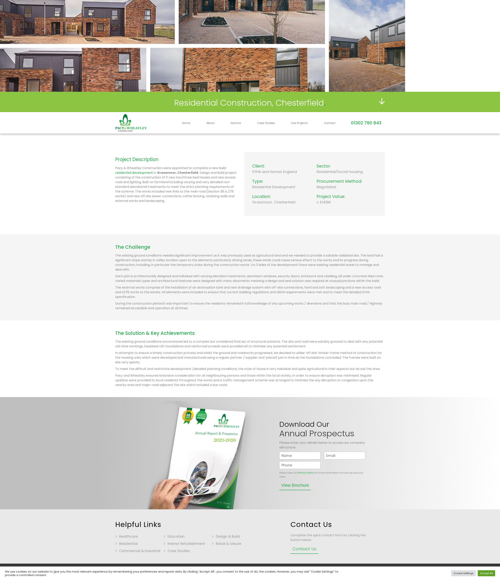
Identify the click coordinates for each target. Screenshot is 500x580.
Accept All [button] (486, 573)
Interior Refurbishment (186, 543)
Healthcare (128, 536)
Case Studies (266, 123)
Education (176, 536)
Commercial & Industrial (139, 551)
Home (186, 123)
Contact (330, 123)
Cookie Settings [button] (463, 573)
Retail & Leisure (228, 543)
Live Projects (299, 123)
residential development (134, 172)
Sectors (236, 123)
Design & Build (228, 536)
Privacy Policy (306, 472)
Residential (128, 543)
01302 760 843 (366, 123)
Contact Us (304, 549)
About (210, 123)
